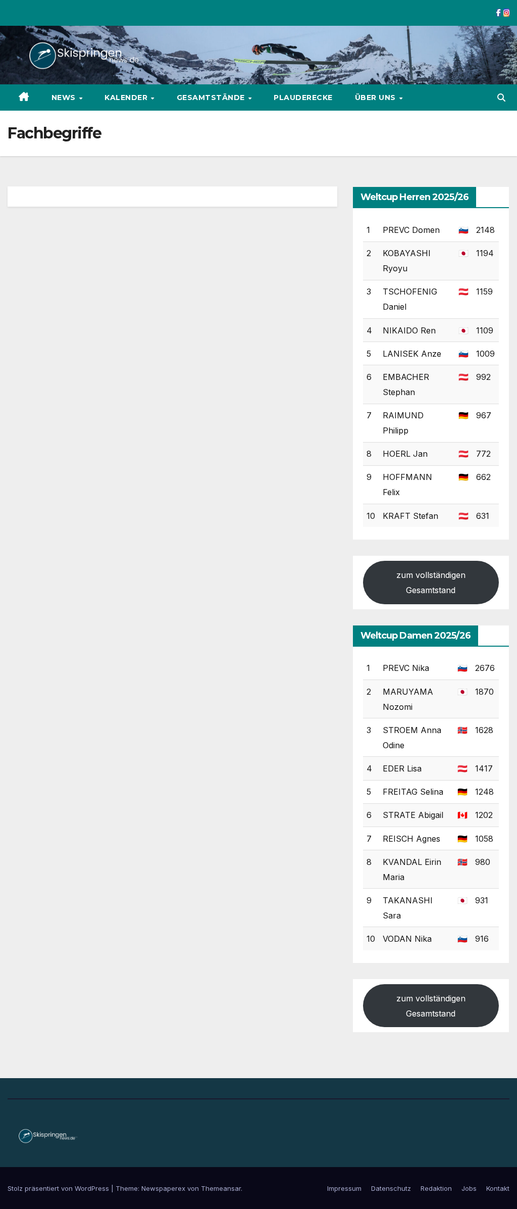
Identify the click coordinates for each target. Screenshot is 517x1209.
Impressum (344, 1188)
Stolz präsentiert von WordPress (59, 1188)
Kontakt (497, 1188)
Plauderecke (303, 97)
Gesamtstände (212, 97)
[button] (501, 97)
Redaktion (436, 1188)
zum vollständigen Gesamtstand (431, 582)
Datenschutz (391, 1188)
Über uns (376, 97)
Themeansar (221, 1188)
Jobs (469, 1188)
